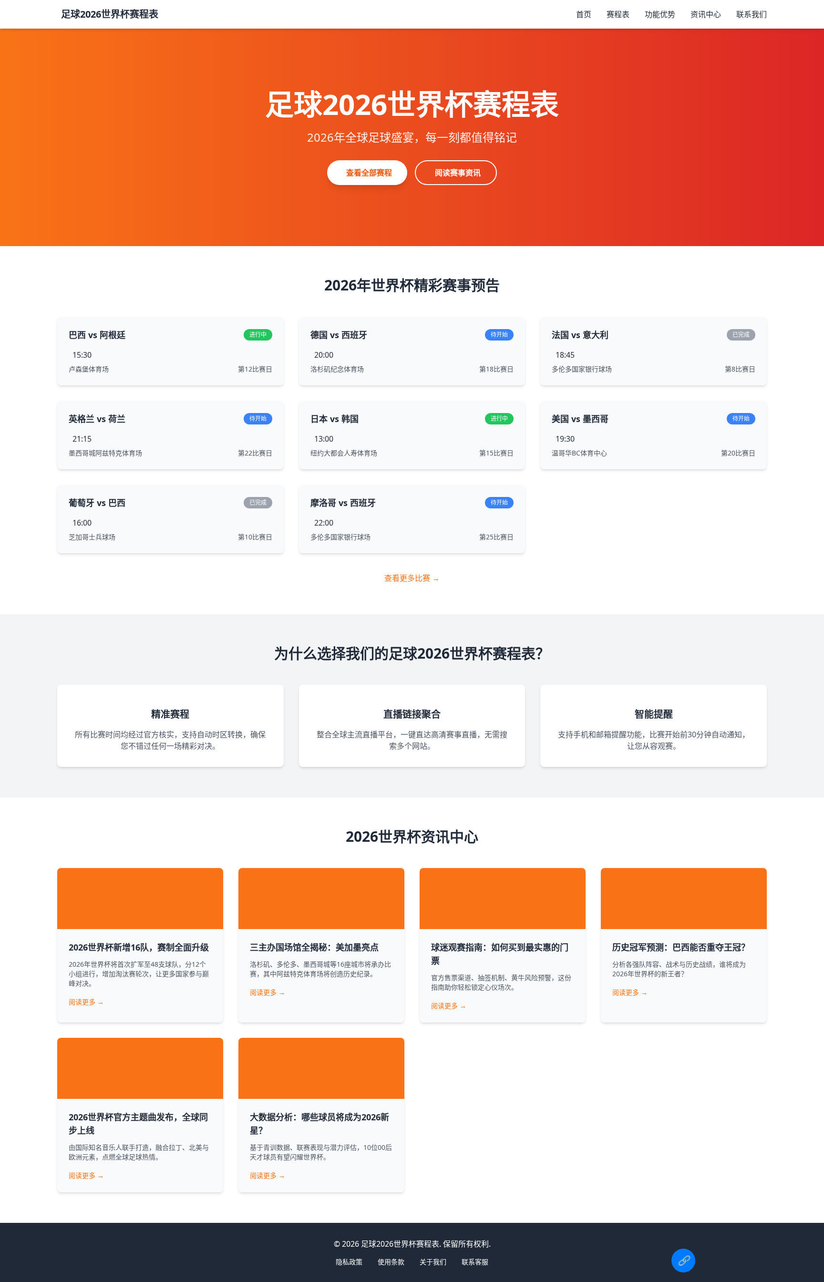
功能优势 (660, 14)
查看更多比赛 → (412, 578)
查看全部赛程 (369, 172)
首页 (583, 14)
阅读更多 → (86, 1001)
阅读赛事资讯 (458, 172)
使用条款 (391, 1261)
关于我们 (433, 1261)
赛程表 (618, 14)
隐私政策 (349, 1261)
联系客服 (475, 1261)
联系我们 (751, 14)
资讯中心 (705, 14)
